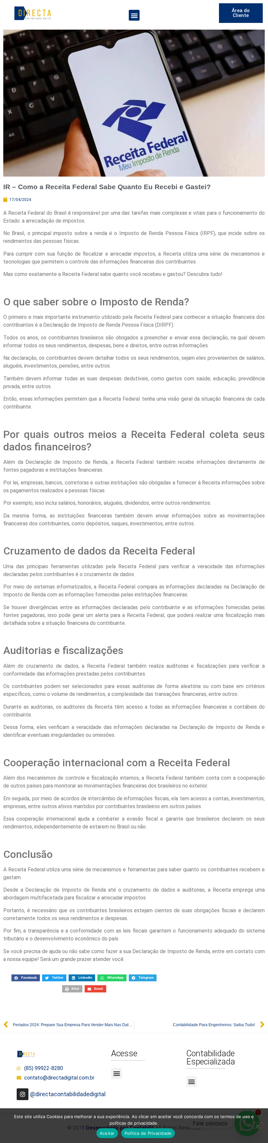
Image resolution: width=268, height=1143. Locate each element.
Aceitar (107, 1133)
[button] (134, 15)
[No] (257, 1125)
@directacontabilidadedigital (68, 1094)
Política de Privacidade (148, 1133)
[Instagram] (22, 1094)
